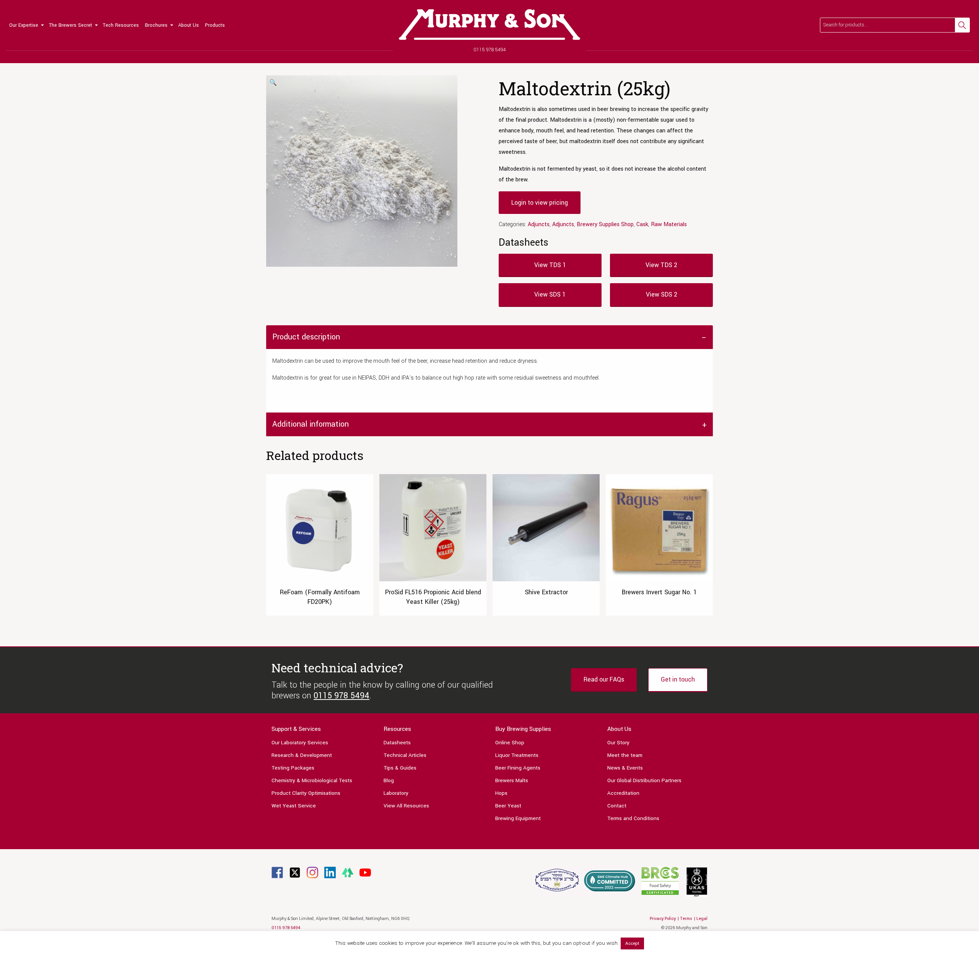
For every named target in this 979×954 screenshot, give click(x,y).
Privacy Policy (663, 918)
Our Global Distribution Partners (644, 780)
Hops (501, 793)
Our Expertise (23, 25)
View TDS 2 (661, 265)
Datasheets (397, 742)
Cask (642, 224)
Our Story (618, 742)
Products (215, 25)
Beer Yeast (508, 805)
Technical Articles (405, 755)
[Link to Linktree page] (347, 872)
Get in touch (678, 679)
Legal (701, 918)
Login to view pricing (539, 202)
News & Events (625, 767)
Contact (616, 805)
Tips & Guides (400, 767)
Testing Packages (293, 767)
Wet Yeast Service (294, 805)
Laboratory (396, 793)
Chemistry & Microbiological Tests (312, 780)
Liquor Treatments (516, 755)
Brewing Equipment (518, 818)
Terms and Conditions (633, 818)
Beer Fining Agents (517, 767)
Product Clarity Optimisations (306, 793)
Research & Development (302, 755)
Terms (686, 918)
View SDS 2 (661, 294)
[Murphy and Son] (489, 24)
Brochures (156, 25)
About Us (188, 25)
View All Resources (406, 805)
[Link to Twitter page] (295, 872)
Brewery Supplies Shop (605, 224)
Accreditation (623, 793)
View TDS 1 (550, 265)
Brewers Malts (511, 780)
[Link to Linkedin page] (330, 872)
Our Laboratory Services (300, 742)
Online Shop (509, 742)
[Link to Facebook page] (277, 872)
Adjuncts (539, 224)
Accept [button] (632, 943)
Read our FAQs (604, 679)
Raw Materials (669, 224)
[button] (273, 83)
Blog (389, 780)
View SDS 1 (550, 294)
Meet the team (624, 755)
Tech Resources (121, 25)
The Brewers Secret (70, 25)
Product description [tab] (306, 336)
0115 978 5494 (489, 49)
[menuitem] (26, 25)
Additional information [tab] (310, 424)
